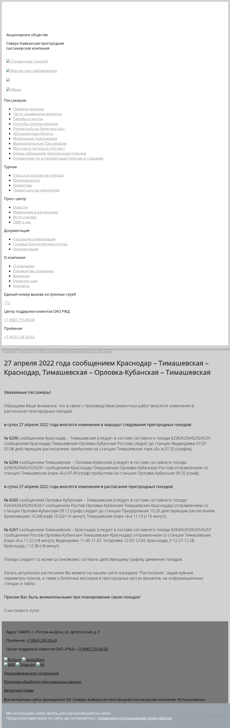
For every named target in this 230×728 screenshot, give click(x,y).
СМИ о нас (22, 222)
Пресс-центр (28, 351)
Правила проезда (28, 108)
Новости (20, 207)
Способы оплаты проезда (35, 123)
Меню (15, 89)
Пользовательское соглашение (31, 673)
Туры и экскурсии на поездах (38, 175)
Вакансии (21, 275)
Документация (25, 248)
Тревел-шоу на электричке (36, 190)
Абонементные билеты (33, 133)
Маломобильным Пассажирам (40, 143)
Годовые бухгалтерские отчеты (40, 244)
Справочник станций (29, 61)
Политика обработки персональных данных (42, 681)
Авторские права (19, 690)
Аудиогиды (22, 185)
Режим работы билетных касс (39, 128)
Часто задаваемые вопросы (37, 113)
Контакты (21, 285)
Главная (9, 351)
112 (7, 302)
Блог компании (53, 351)
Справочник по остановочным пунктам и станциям (58, 158)
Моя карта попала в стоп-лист (39, 148)
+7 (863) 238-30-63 (19, 336)
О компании (23, 266)
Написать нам (25, 280)
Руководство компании (33, 270)
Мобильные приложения (35, 138)
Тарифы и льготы (28, 118)
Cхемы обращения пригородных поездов (49, 153)
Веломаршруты (26, 180)
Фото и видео (25, 217)
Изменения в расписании (35, 212)
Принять (214, 715)
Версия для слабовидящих (33, 70)
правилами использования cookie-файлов (135, 718)
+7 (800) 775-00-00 (19, 319)
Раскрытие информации (34, 239)
